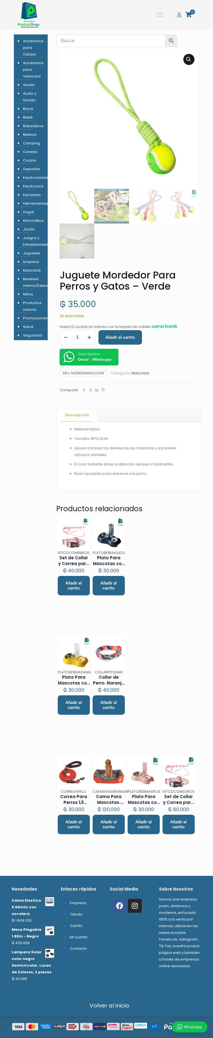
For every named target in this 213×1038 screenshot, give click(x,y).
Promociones (34, 318)
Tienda (76, 914)
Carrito (76, 925)
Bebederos (33, 126)
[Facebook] (119, 906)
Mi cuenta (78, 937)
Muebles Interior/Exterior (34, 282)
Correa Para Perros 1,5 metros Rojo (73, 802)
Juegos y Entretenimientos (34, 241)
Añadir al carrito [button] (73, 586)
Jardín (29, 229)
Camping (31, 143)
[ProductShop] (28, 14)
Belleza (29, 134)
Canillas (30, 151)
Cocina (29, 160)
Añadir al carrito (120, 337)
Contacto (78, 948)
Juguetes (31, 253)
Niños (28, 294)
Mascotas (140, 373)
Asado (29, 84)
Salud (28, 326)
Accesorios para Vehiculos (33, 69)
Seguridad (32, 335)
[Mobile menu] (159, 14)
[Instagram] (135, 906)
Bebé (28, 117)
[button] (188, 59)
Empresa (78, 903)
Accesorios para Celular (33, 47)
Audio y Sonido (29, 97)
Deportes (31, 169)
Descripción (77, 415)
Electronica (33, 186)
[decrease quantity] (66, 337)
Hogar (28, 212)
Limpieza (31, 261)
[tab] (77, 415)
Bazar (28, 108)
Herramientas (34, 203)
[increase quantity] (89, 337)
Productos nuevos (32, 306)
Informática (33, 220)
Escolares (32, 194)
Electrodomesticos (34, 177)
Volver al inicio (109, 1005)
